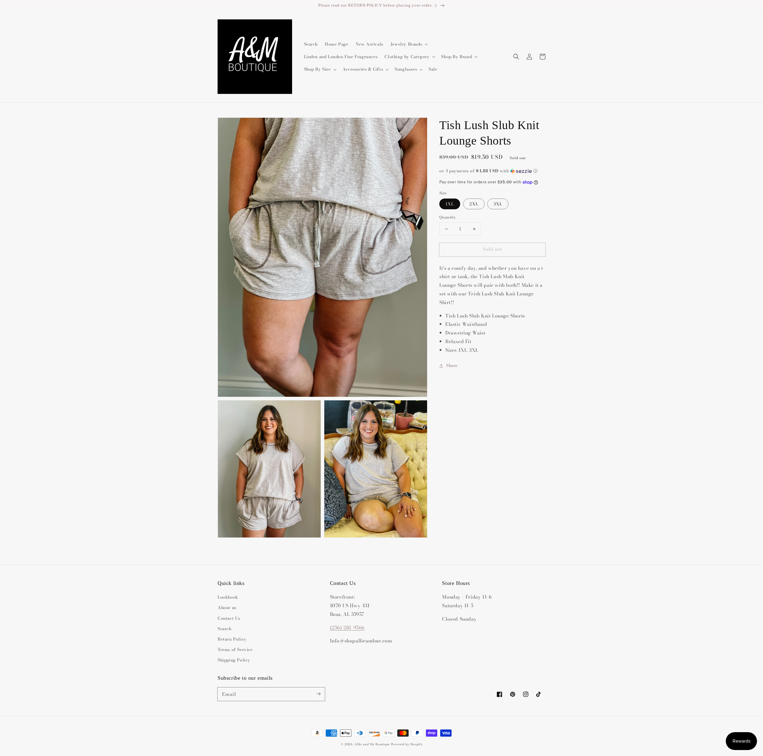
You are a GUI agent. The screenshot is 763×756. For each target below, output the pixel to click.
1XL (450, 204)
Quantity (447, 217)
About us (227, 607)
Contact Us (229, 618)
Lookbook (228, 597)
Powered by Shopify (407, 744)
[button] (516, 56)
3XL (498, 204)
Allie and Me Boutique (372, 744)
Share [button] (452, 365)
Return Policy (232, 639)
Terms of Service (235, 649)
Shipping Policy (234, 660)
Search (225, 628)
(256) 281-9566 (347, 627)
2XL (473, 204)
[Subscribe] (318, 694)
